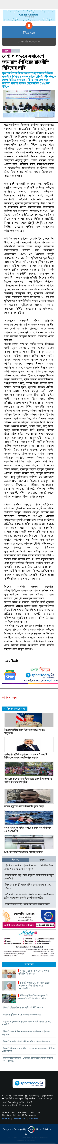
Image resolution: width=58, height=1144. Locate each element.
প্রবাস (6, 51)
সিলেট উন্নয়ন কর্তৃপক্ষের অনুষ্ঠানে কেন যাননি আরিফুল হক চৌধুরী (29, 876)
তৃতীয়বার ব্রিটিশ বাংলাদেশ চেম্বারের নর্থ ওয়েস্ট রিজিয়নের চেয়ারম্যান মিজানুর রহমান (25, 756)
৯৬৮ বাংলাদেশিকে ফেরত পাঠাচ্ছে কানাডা (23, 852)
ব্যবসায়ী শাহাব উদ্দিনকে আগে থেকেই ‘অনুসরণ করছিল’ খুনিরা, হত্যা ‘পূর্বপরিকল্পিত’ (34, 985)
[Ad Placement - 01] (29, 15)
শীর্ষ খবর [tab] (15, 859)
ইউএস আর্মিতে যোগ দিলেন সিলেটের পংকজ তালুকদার (24, 731)
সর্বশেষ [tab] (42, 859)
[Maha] (29, 943)
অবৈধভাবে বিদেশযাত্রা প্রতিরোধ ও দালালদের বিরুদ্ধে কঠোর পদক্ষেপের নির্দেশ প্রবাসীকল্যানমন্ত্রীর (29, 896)
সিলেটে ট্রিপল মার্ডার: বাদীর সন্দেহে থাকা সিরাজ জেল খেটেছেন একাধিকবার (28, 1050)
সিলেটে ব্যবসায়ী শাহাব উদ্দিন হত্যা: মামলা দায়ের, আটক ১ (27, 886)
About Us (6, 1119)
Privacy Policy (20, 1119)
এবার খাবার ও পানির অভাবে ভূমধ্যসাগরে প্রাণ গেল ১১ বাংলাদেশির (27, 829)
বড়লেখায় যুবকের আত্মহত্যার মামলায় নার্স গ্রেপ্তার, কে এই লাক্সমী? (26, 1023)
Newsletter (33, 1119)
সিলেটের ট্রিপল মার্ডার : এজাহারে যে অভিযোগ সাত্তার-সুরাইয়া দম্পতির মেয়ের (27, 1059)
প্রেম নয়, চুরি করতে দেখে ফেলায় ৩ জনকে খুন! (22, 1014)
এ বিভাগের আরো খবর (14, 708)
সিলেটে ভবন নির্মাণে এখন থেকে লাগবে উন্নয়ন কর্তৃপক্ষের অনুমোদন (26, 1033)
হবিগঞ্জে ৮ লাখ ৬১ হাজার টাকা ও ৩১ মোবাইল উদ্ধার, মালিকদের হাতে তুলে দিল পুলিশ (29, 867)
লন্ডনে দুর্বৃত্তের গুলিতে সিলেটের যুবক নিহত (24, 806)
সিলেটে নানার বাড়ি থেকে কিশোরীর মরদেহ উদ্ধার (27, 904)
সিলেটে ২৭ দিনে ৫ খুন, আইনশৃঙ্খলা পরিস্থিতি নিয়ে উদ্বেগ (33, 972)
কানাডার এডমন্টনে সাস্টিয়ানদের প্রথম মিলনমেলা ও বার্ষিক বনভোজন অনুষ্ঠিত (28, 780)
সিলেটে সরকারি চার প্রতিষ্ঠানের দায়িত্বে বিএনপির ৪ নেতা (26, 1041)
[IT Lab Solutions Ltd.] (29, 919)
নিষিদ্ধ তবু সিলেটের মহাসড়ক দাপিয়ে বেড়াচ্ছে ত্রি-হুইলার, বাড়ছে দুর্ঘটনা (34, 997)
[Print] (16, 51)
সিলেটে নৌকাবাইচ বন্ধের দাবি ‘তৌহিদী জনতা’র (23, 1007)
